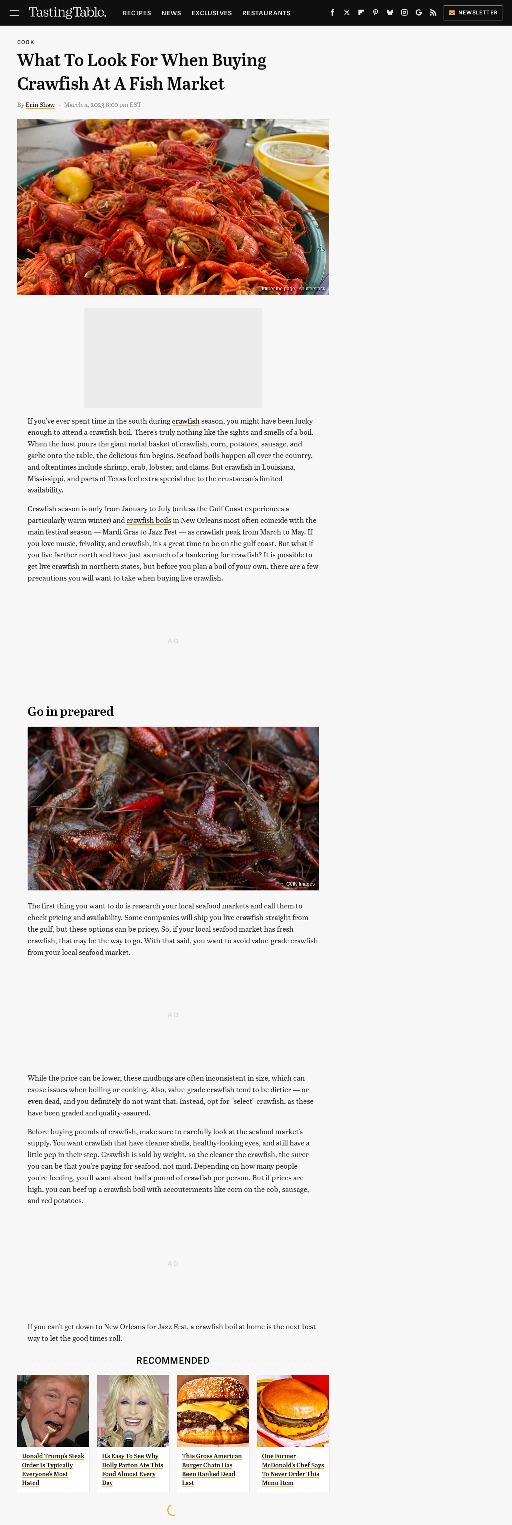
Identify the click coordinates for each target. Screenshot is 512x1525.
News (171, 12)
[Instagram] (404, 14)
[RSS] (433, 14)
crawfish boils (148, 520)
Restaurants (266, 12)
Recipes (137, 12)
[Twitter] (347, 14)
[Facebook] (332, 14)
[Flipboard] (361, 14)
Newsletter (478, 12)
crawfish (186, 421)
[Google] (419, 14)
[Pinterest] (376, 14)
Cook (25, 41)
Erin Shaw (40, 104)
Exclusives (212, 12)
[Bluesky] (390, 14)
